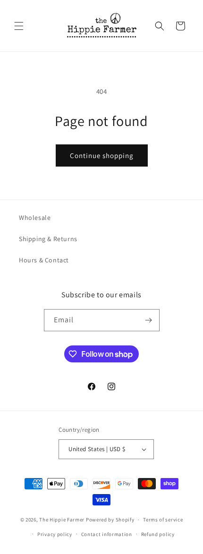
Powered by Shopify (110, 519)
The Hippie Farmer (62, 519)
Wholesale (35, 217)
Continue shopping (102, 155)
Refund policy (158, 534)
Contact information (106, 534)
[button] (18, 26)
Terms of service (163, 519)
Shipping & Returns (48, 239)
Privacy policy (54, 534)
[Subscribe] (148, 320)
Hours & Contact (44, 260)
